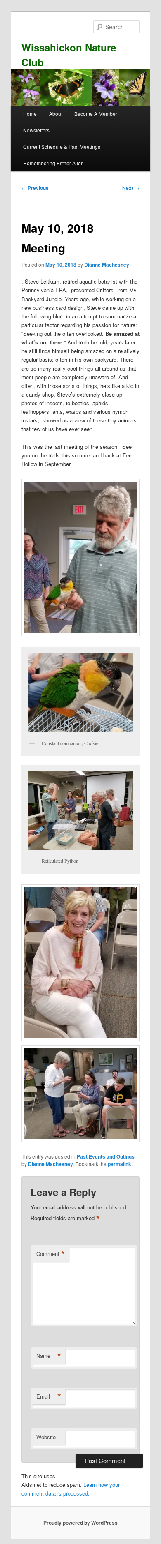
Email (48, 1396)
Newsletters (36, 130)
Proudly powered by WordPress (80, 1522)
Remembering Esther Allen (53, 162)
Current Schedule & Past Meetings (61, 146)
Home (30, 113)
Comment (50, 1253)
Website (46, 1437)
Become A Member (95, 113)
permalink (119, 1164)
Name (48, 1355)
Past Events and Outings (106, 1156)
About (55, 113)
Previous (35, 188)
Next (131, 188)
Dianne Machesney (106, 264)
